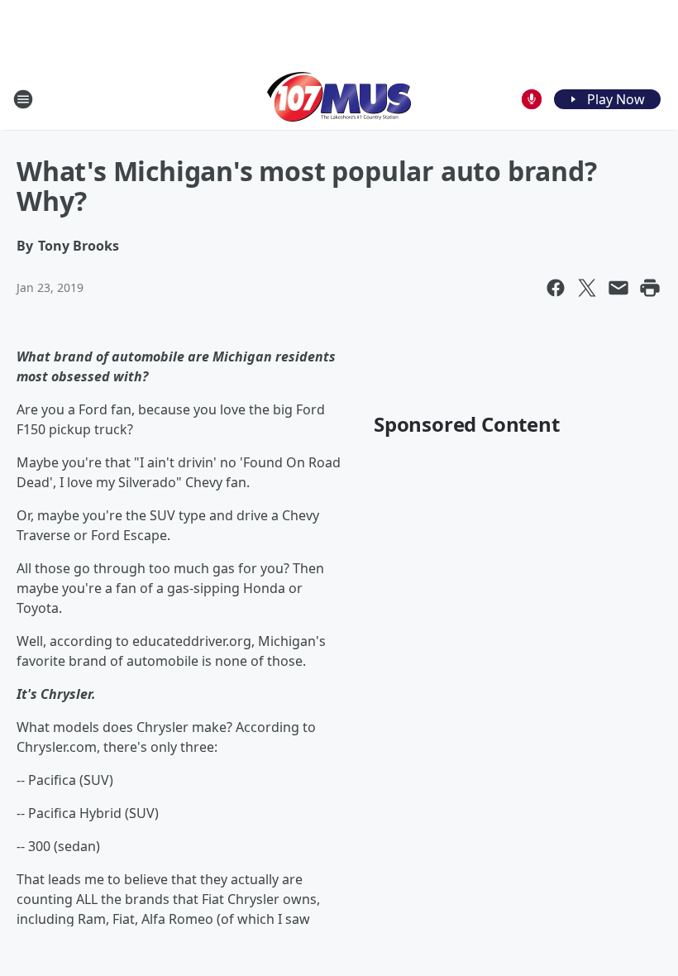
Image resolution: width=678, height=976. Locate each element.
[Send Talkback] (532, 99)
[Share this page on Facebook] (555, 287)
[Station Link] (339, 99)
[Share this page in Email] (618, 287)
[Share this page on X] (587, 287)
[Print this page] (649, 287)
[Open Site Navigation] (23, 99)
